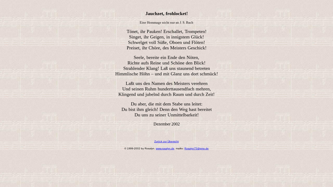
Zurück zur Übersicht (166, 141)
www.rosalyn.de (165, 148)
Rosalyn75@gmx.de (196, 148)
